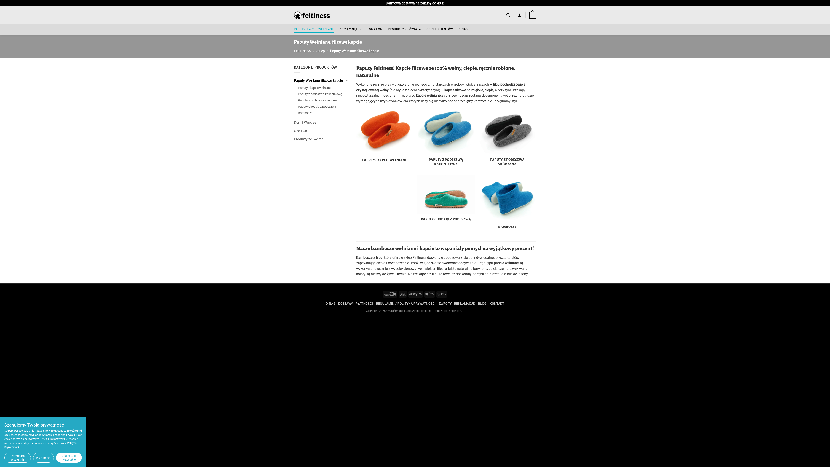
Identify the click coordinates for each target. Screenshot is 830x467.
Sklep (320, 51)
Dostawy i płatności (355, 303)
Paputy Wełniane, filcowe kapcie (318, 80)
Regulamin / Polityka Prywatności (406, 303)
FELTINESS (302, 51)
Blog (482, 303)
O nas (463, 29)
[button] (508, 15)
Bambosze (305, 113)
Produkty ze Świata (404, 29)
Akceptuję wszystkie (69, 457)
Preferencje (43, 457)
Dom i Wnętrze (351, 29)
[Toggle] (347, 80)
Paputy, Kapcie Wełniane (314, 29)
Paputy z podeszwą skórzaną (318, 100)
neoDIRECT (456, 310)
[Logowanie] (519, 15)
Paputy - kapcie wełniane (314, 88)
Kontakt (497, 303)
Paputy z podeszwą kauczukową (320, 94)
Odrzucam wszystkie (18, 457)
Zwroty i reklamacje (457, 303)
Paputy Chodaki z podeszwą (317, 107)
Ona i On (375, 29)
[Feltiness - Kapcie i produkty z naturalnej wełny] (312, 15)
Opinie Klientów (439, 29)
